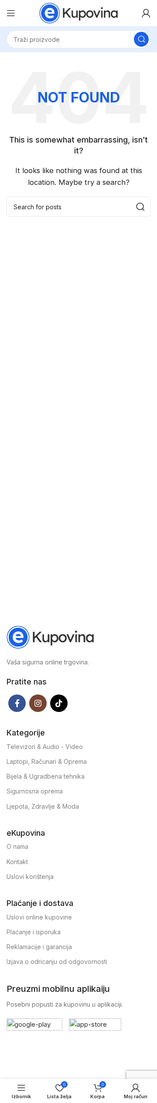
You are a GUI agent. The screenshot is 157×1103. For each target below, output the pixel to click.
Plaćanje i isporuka (34, 932)
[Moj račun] (146, 13)
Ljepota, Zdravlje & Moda (43, 806)
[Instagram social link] (38, 703)
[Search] (141, 39)
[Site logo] (78, 12)
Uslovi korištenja (30, 876)
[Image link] (50, 636)
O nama (17, 846)
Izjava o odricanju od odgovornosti (57, 961)
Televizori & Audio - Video (45, 746)
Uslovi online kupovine (39, 917)
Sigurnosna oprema (35, 791)
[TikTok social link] (59, 703)
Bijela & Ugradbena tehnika (46, 776)
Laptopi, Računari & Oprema (47, 761)
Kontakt (17, 861)
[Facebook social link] (17, 703)
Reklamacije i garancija (39, 946)
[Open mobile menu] (11, 13)
